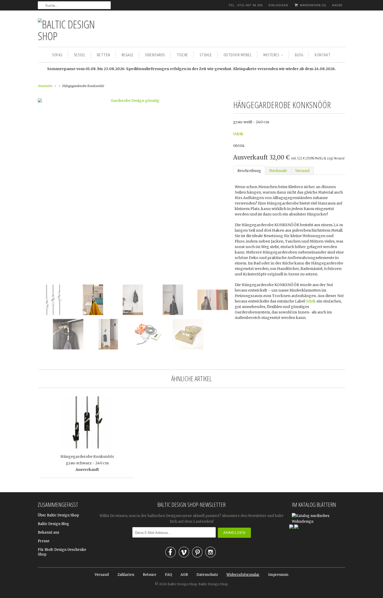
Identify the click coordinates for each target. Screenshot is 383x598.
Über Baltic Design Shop (58, 515)
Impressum (278, 574)
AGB (184, 574)
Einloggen (278, 5)
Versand (302, 171)
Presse (44, 541)
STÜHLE (206, 54)
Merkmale (278, 171)
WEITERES (271, 54)
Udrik (238, 134)
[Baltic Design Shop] (74, 30)
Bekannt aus (48, 532)
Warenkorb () (312, 5)
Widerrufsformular (243, 574)
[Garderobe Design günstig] (133, 100)
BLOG (299, 54)
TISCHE (182, 54)
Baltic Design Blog (53, 524)
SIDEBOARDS (155, 54)
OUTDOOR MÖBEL (238, 54)
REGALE (128, 54)
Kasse (337, 5)
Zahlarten (126, 574)
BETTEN (103, 54)
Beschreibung (249, 171)
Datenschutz (207, 574)
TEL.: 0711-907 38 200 (245, 5)
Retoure (149, 574)
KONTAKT (323, 54)
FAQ (168, 574)
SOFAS (57, 54)
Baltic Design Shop (182, 584)
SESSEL (79, 54)
